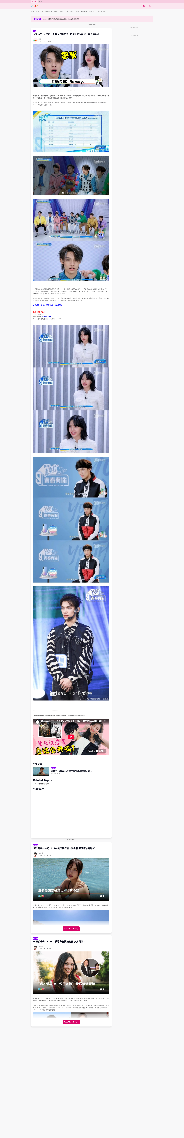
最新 (37, 11)
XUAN (34, 1)
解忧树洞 (84, 11)
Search (144, 6)
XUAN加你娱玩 (46, 11)
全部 (32, 11)
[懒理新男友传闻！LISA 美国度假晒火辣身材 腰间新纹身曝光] (41, 771)
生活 (66, 11)
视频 (77, 11)
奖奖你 (92, 11)
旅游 (61, 11)
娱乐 (55, 11)
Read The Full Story (71, 929)
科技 (71, 11)
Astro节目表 (100, 11)
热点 (40, 1)
